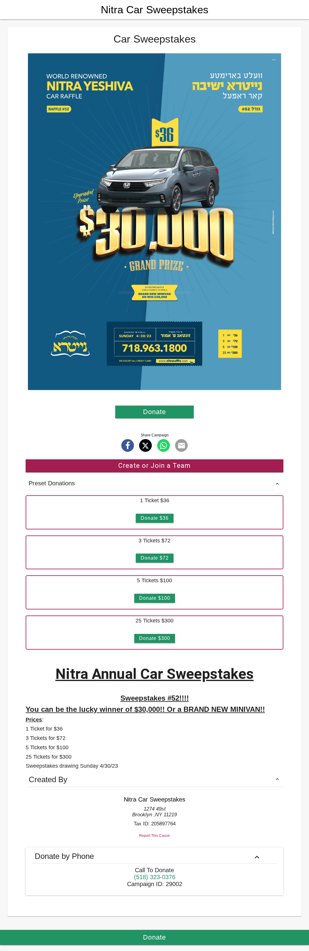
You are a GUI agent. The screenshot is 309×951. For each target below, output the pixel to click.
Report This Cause (154, 836)
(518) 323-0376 (154, 877)
